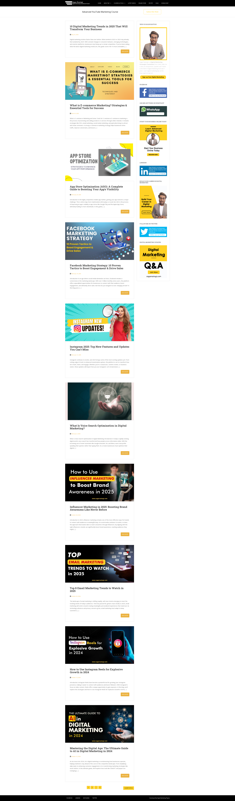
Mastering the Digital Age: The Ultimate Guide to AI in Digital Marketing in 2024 (99, 750)
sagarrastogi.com (148, 73)
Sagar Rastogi (144, 62)
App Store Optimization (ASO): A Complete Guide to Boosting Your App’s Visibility (96, 188)
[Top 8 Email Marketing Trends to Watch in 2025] (99, 564)
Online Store (142, 3)
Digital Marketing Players (163, 798)
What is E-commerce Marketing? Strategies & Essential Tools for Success (98, 107)
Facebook (69, 798)
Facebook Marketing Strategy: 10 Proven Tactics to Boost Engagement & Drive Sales (96, 267)
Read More (125, 51)
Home (99, 3)
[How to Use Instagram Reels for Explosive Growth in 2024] (99, 645)
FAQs (157, 3)
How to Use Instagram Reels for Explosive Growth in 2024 (96, 671)
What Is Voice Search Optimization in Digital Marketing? (98, 427)
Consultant (164, 3)
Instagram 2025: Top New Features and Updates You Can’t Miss (99, 348)
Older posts (128, 788)
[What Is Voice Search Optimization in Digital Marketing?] (99, 401)
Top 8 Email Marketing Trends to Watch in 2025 (97, 589)
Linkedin (77, 798)
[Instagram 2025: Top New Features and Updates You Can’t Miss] (99, 322)
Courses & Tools (119, 3)
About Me (106, 3)
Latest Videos (132, 3)
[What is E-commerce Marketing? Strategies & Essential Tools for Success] (99, 81)
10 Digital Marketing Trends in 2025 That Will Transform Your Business (99, 28)
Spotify (151, 3)
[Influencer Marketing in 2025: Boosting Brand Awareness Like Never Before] (99, 482)
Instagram (86, 798)
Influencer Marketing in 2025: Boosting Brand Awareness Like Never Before (98, 508)
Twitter (94, 798)
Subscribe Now (152, 12)
